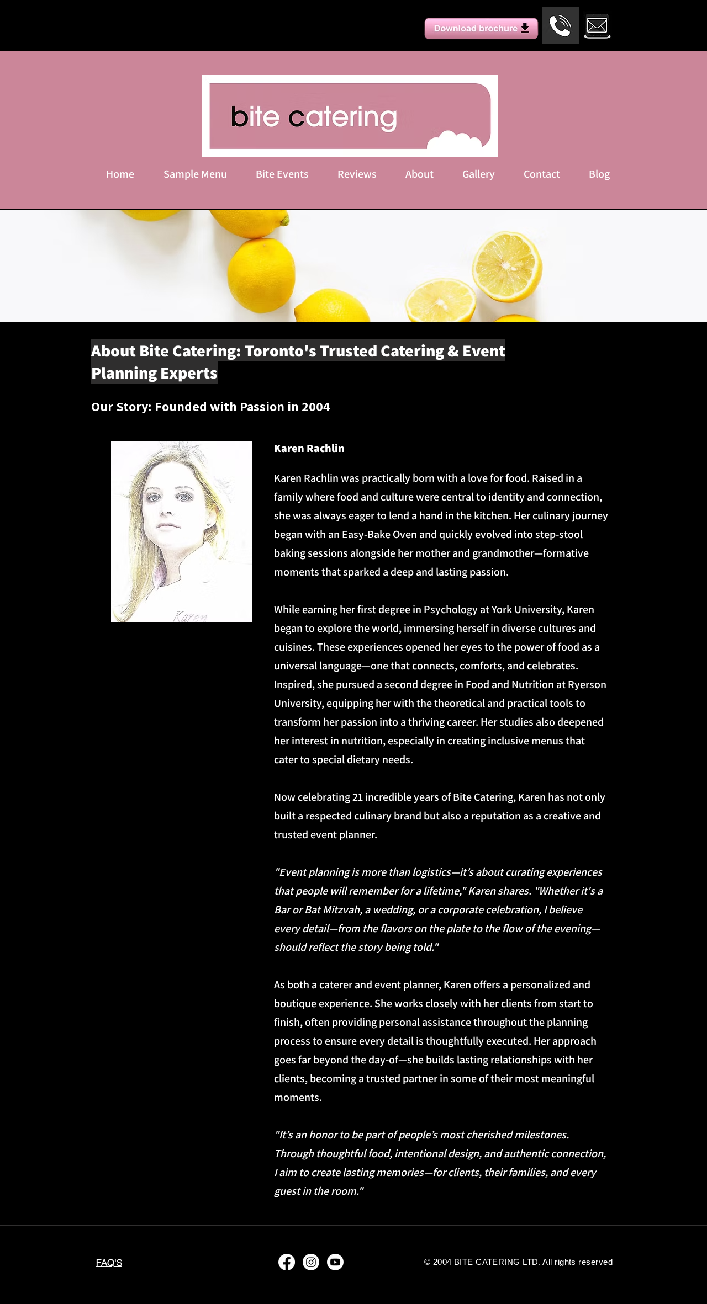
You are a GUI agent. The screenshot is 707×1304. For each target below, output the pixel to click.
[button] (282, 174)
